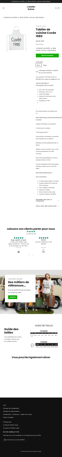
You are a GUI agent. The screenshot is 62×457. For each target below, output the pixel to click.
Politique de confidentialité (11, 408)
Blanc (38, 65)
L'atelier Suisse (31, 8)
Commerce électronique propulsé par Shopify (31, 451)
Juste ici (13, 297)
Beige (45, 65)
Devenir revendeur (8, 417)
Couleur (39, 62)
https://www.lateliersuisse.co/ (44, 173)
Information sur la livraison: (44, 200)
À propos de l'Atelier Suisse (11, 428)
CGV (4, 405)
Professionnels (7, 422)
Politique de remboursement (11, 411)
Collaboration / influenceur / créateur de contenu (17, 414)
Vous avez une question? (46, 206)
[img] (31, 231)
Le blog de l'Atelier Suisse (10, 425)
